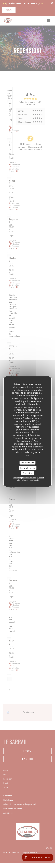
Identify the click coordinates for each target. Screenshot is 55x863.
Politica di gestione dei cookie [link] (27, 480)
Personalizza (27, 473)
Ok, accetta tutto (27, 462)
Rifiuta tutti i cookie (27, 468)
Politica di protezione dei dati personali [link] (28, 477)
